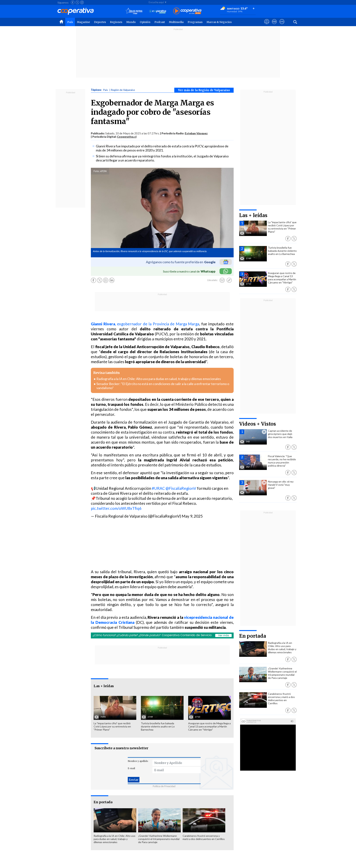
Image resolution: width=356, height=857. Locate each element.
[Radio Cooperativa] (187, 11)
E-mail (131, 768)
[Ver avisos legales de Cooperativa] (266, 25)
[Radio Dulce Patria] (134, 11)
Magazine (83, 22)
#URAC (158, 488)
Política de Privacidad (164, 786)
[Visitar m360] (274, 25)
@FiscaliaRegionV (181, 488)
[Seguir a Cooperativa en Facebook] (73, 2)
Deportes (100, 22)
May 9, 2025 (192, 516)
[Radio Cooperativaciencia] (158, 11)
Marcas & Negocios (219, 22)
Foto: (96, 171)
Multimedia (176, 22)
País (70, 22)
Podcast (159, 22)
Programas (195, 22)
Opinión (145, 22)
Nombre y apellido (138, 761)
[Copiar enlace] (229, 280)
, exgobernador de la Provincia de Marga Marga (145, 323)
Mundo (131, 22)
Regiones (116, 22)
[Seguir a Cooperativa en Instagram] (82, 2)
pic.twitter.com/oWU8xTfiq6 (116, 508)
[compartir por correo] (222, 280)
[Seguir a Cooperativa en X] (77, 2)
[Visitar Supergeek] (281, 25)
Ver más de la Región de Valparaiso (204, 90)
